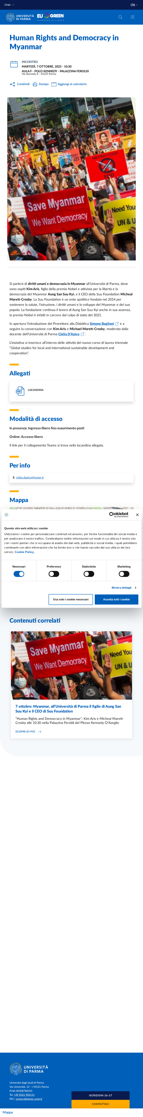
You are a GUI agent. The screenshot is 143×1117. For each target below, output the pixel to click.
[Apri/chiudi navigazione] (132, 17)
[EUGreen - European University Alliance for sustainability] (50, 17)
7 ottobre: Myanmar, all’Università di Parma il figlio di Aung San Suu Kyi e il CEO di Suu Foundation (68, 709)
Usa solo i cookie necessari (70, 599)
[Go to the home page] (21, 17)
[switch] (54, 574)
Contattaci (100, 1104)
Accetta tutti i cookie (116, 599)
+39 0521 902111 (24, 1095)
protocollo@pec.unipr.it (29, 1099)
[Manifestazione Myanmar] (71, 178)
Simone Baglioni (102, 324)
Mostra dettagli (122, 587)
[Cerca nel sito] (120, 17)
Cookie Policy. (24, 552)
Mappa (8, 1112)
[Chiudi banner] (137, 514)
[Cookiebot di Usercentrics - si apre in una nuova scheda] (112, 515)
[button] (9, 5)
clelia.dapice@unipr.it (30, 477)
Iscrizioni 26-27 (100, 1095)
